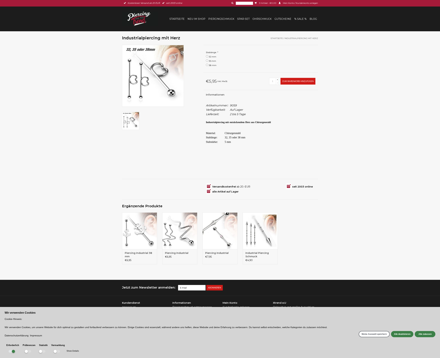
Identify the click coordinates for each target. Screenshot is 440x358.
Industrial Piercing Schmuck (257, 254)
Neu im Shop (196, 18)
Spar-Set (243, 18)
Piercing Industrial (176, 253)
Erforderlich (12, 345)
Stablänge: (212, 52)
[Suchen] (232, 3)
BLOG (313, 18)
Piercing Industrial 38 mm (138, 254)
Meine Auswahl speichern (374, 334)
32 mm (212, 56)
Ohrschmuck (262, 18)
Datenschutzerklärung (17, 335)
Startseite (177, 18)
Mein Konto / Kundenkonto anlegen (300, 3)
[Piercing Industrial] (179, 230)
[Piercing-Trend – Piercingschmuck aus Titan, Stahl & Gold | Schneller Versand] (141, 19)
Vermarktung (58, 345)
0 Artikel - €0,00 (267, 3)
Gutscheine (282, 18)
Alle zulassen (425, 334)
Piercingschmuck (221, 18)
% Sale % (300, 18)
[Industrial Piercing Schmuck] (260, 230)
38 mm (212, 65)
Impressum (36, 335)
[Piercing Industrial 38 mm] (139, 230)
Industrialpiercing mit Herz (301, 38)
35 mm (212, 61)
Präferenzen (29, 345)
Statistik (43, 345)
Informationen (215, 94)
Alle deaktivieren (402, 334)
